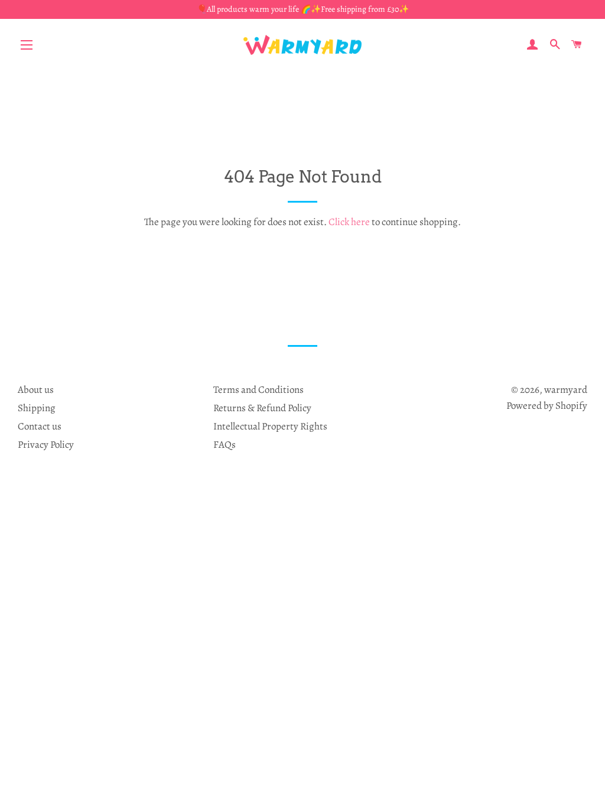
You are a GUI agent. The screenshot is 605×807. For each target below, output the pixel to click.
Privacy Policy (46, 444)
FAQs (224, 444)
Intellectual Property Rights (270, 426)
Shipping (37, 408)
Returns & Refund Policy (262, 408)
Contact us (39, 426)
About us (36, 389)
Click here (349, 222)
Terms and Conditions (258, 389)
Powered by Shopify (546, 405)
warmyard (565, 389)
